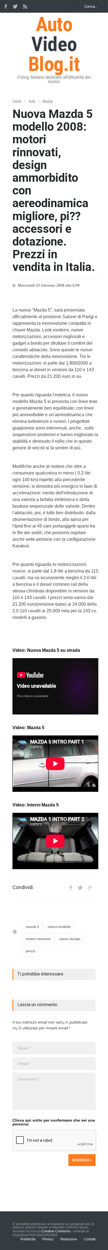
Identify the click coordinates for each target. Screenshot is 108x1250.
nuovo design (69, 939)
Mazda (47, 101)
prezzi (30, 951)
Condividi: (23, 887)
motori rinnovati (38, 939)
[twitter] (15, 6)
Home (17, 101)
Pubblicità (27, 1239)
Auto (32, 101)
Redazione (68, 1239)
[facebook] (5, 6)
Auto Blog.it (54, 44)
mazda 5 (32, 927)
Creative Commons (56, 1231)
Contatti (90, 1239)
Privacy (47, 1239)
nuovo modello (59, 927)
